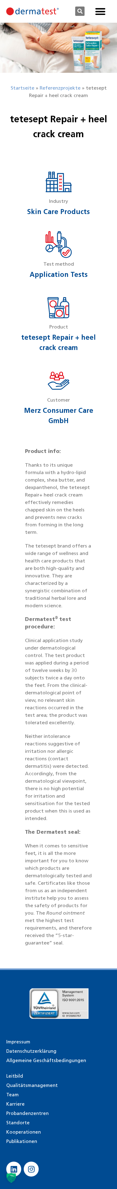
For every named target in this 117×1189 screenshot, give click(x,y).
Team (12, 1095)
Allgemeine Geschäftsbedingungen (46, 1060)
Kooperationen (23, 1132)
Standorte (18, 1123)
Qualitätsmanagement (32, 1085)
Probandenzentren (27, 1113)
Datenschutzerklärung (31, 1051)
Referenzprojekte (60, 88)
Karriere (15, 1104)
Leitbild (14, 1076)
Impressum (18, 1042)
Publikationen (21, 1141)
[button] (80, 11)
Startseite (22, 88)
